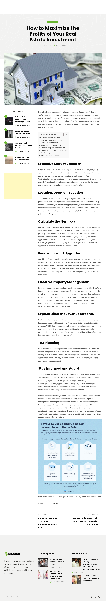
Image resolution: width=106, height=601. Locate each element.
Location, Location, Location (51, 140)
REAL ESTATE (52, 22)
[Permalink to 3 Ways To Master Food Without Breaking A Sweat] (9, 121)
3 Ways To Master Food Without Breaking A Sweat (22, 119)
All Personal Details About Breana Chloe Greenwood (56, 575)
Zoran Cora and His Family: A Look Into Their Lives (91, 578)
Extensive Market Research (50, 138)
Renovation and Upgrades (51, 145)
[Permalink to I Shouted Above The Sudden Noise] (9, 134)
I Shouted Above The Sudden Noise (22, 132)
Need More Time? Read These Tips (22, 158)
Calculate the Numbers (49, 143)
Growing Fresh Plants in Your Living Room (23, 145)
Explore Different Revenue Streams (54, 150)
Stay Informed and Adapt (50, 155)
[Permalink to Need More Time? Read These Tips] (9, 160)
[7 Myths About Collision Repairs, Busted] (43, 563)
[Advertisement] (18, 186)
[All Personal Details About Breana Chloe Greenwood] (43, 575)
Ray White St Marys (83, 170)
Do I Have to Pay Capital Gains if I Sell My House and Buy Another (74, 496)
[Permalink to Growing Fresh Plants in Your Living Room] (9, 147)
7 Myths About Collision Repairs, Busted (57, 561)
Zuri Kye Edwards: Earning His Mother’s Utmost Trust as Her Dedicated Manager (91, 564)
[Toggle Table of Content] (64, 134)
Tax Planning (45, 153)
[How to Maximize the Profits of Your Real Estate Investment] (50, 503)
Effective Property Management (53, 148)
